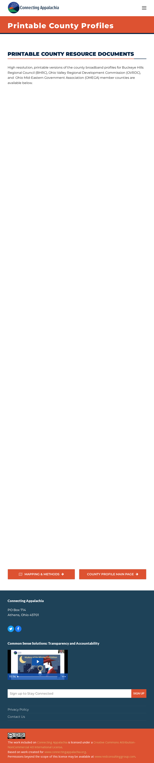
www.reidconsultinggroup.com (115, 756)
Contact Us (16, 717)
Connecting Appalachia (52, 742)
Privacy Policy (18, 709)
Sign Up (138, 693)
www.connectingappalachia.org (65, 752)
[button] (144, 8)
